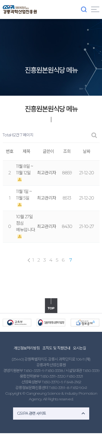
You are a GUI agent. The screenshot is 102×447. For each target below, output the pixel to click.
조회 (67, 151)
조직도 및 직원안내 (56, 348)
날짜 (86, 151)
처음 (28, 260)
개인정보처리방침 (27, 348)
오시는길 (79, 348)
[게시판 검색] (94, 135)
